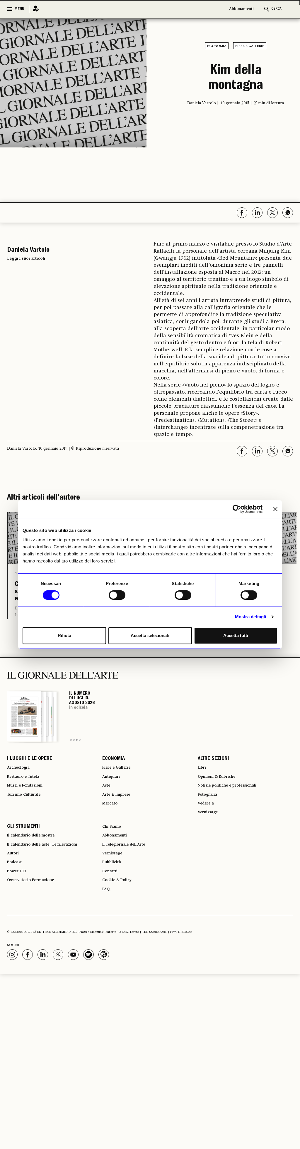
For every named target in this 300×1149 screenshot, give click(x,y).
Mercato (111, 826)
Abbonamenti (241, 9)
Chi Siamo (113, 853)
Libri (203, 784)
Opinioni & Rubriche (221, 794)
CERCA (276, 9)
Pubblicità (113, 895)
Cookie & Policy (120, 916)
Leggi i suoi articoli (26, 258)
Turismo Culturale (28, 816)
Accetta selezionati (150, 635)
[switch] (117, 595)
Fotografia (210, 816)
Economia (216, 46)
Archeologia (21, 784)
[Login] (34, 9)
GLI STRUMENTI (23, 853)
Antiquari (113, 794)
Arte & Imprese (119, 816)
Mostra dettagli (250, 616)
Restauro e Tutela (27, 794)
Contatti (111, 905)
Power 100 (18, 905)
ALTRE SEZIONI (213, 773)
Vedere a (208, 826)
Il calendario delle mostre (37, 863)
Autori (14, 884)
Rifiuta (64, 635)
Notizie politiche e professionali (234, 805)
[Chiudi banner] (275, 509)
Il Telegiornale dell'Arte (129, 874)
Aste (107, 805)
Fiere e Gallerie (249, 46)
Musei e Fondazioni (29, 805)
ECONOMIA (113, 773)
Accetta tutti (235, 635)
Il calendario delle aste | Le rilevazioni (51, 874)
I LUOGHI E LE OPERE (29, 773)
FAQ (107, 927)
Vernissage (210, 837)
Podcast (16, 895)
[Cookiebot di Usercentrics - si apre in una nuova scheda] (236, 509)
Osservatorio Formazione (36, 916)
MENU (19, 9)
